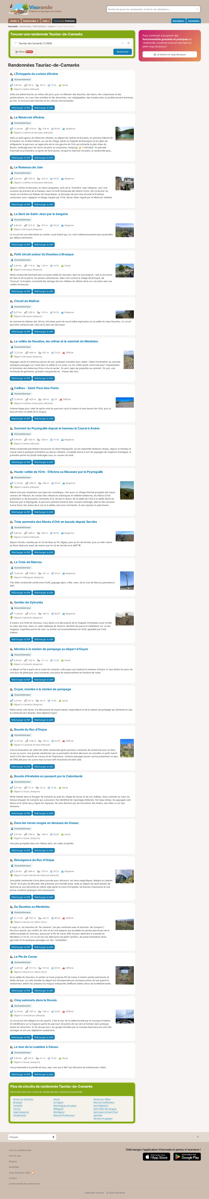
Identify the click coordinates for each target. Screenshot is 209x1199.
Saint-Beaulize (100, 1105)
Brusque (17, 1102)
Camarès (17, 1105)
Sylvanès (97, 1115)
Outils (13, 20)
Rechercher (123, 51)
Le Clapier (58, 1102)
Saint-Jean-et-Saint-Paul (105, 1112)
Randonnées (30, 20)
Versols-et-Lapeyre (102, 1118)
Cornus (17, 1108)
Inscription (178, 20)
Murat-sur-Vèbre (102, 1099)
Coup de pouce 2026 (19, 1172)
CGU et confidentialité (20, 1150)
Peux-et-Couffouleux (103, 1102)
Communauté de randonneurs (24, 1183)
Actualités (14, 1166)
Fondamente (19, 1115)
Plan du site (15, 1155)
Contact (13, 1178)
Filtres (25, 51)
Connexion (193, 20)
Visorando (13, 26)
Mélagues (58, 1108)
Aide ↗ (46, 20)
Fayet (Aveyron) (21, 1112)
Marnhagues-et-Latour (65, 1105)
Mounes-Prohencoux (64, 1115)
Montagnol (59, 1112)
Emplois (13, 1161)
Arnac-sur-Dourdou (23, 1099)
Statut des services (94, 1192)
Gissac (56, 1099)
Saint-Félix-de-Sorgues (105, 1108)
